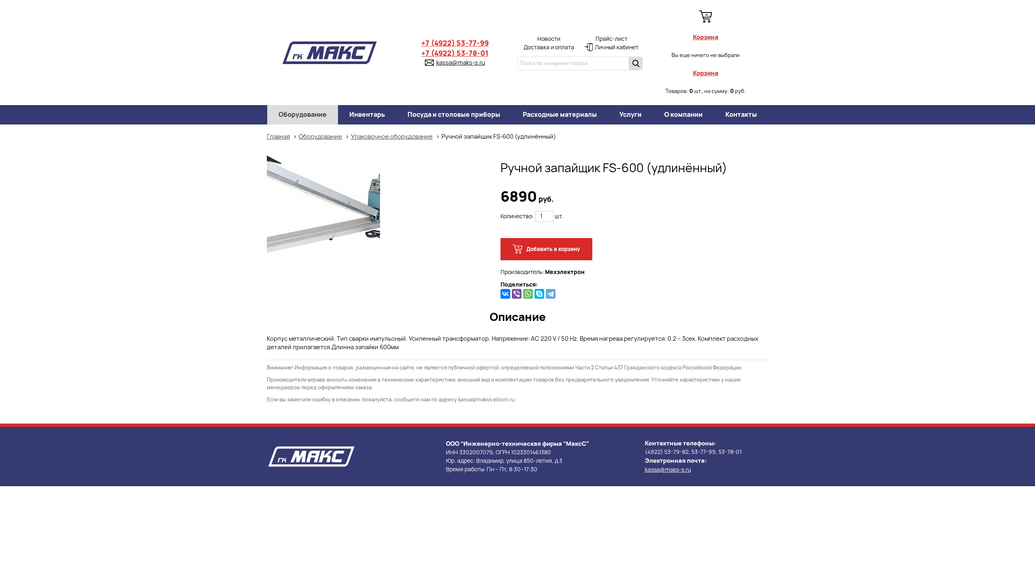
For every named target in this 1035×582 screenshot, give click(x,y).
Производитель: (543, 272)
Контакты (741, 114)
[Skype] (539, 294)
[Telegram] (551, 294)
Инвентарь (367, 114)
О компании (683, 114)
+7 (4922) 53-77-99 (455, 43)
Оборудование (303, 114)
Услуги (630, 114)
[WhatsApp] (528, 294)
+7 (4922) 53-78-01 (454, 53)
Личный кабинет (616, 47)
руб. (527, 199)
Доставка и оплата (549, 47)
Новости (548, 38)
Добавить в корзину (552, 249)
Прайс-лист (611, 38)
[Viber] (517, 294)
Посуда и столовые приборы (454, 114)
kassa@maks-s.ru (460, 63)
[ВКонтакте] (505, 294)
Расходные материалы (560, 114)
